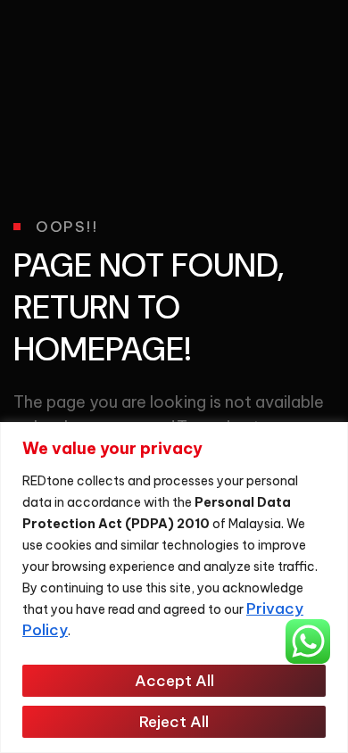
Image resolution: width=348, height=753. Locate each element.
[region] (174, 587)
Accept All (174, 681)
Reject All (174, 722)
